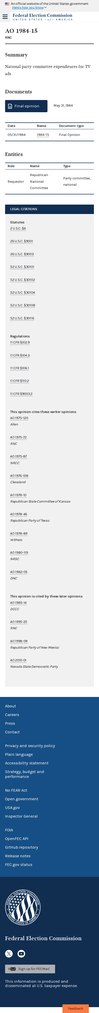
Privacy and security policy (30, 746)
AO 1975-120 (19, 418)
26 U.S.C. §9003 (22, 254)
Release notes (17, 856)
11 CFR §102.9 (20, 342)
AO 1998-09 (18, 641)
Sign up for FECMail (34, 969)
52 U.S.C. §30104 (22, 293)
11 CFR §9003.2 (21, 394)
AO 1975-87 (18, 456)
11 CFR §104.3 (20, 355)
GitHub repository (21, 847)
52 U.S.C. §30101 (22, 267)
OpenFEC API (16, 838)
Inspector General (21, 816)
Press (10, 723)
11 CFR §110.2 (19, 381)
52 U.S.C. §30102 (22, 280)
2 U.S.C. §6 (18, 228)
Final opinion (26, 106)
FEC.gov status (18, 864)
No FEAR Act (16, 790)
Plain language (19, 754)
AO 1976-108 (19, 476)
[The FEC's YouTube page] (21, 954)
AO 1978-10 (18, 495)
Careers (12, 714)
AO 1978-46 (18, 514)
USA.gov (12, 807)
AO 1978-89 (18, 534)
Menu (5, 17)
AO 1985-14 (18, 603)
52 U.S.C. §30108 (22, 305)
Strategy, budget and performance (24, 774)
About (10, 706)
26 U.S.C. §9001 (21, 241)
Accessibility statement (26, 763)
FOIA (9, 830)
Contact (12, 732)
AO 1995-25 (18, 622)
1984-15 (43, 135)
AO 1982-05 (18, 572)
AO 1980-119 (19, 553)
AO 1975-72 (18, 437)
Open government (21, 799)
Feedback (75, 1009)
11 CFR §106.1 (19, 368)
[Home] (43, 17)
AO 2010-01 (18, 660)
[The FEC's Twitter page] (9, 954)
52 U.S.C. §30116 (22, 318)
